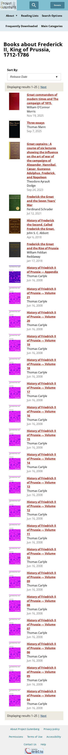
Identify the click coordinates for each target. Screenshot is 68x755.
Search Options (52, 15)
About (11, 15)
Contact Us (30, 744)
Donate (57, 5)
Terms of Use (34, 736)
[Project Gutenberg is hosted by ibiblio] (34, 752)
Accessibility (54, 736)
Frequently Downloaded (22, 26)
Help (43, 744)
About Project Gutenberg (24, 729)
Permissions (16, 736)
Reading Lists (30, 15)
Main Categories (52, 26)
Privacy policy (51, 729)
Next (43, 87)
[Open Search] (34, 5)
